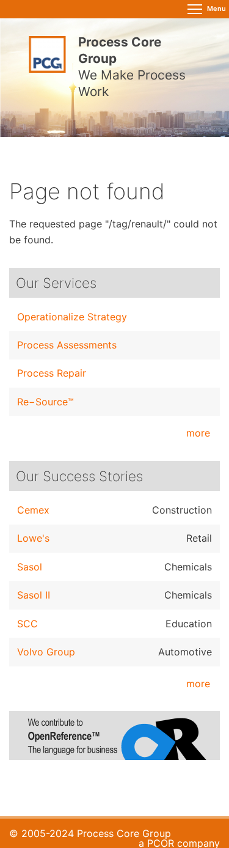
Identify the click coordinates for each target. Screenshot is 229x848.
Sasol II (33, 595)
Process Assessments (67, 345)
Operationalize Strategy (72, 317)
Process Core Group (124, 833)
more (198, 433)
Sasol (29, 567)
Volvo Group (46, 652)
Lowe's (33, 538)
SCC (27, 624)
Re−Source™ (45, 402)
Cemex (33, 510)
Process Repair (51, 373)
